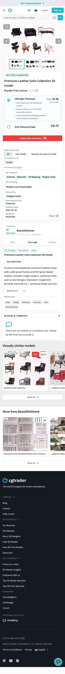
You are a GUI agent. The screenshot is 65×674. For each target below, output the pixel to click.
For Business (9, 525)
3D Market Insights (12, 569)
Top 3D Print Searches (13, 586)
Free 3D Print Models (13, 547)
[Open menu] (4, 10)
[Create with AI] (29, 10)
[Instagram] (17, 661)
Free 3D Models (10, 541)
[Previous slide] (7, 41)
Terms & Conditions (12, 649)
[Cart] (35, 10)
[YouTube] (11, 660)
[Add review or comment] (59, 315)
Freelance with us (11, 575)
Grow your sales (11, 564)
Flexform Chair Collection (15, 388)
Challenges (8, 602)
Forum (6, 607)
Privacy (28, 649)
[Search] (60, 17)
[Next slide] (59, 41)
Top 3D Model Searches (14, 580)
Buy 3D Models (9, 519)
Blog (5, 502)
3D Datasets (8, 530)
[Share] (52, 145)
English (40, 649)
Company (7, 497)
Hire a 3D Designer (12, 536)
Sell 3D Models (10, 558)
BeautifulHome (25, 230)
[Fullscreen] (6, 27)
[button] (54, 17)
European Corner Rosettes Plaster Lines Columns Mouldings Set (31, 453)
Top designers (9, 597)
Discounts (7, 552)
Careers (6, 508)
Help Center (8, 513)
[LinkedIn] (4, 660)
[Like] (13, 145)
